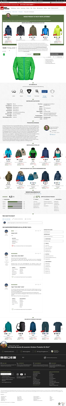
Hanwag (51, 398)
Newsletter (51, 375)
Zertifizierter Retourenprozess (52, 357)
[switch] (63, 405)
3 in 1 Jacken (19, 396)
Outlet (49, 8)
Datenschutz (37, 381)
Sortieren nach (47, 234)
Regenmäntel (19, 397)
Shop (1, 0)
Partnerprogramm (52, 378)
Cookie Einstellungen (36, 382)
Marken (45, 8)
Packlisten (2, 398)
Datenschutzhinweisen (26, 51)
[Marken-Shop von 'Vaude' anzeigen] (4, 51)
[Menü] (65, 402)
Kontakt (34, 377)
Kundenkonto (51, 374)
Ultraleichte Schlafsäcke (37, 398)
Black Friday (3, 400)
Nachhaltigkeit (51, 383)
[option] (24, 65)
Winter (34, 8)
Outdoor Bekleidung (8, 11)
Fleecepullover (19, 400)
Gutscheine (51, 377)
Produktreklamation (36, 379)
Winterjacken (21, 11)
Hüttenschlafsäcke (36, 396)
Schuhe (18, 8)
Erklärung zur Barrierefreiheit (54, 382)
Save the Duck (52, 399)
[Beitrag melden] (40, 230)
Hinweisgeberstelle (52, 381)
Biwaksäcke (35, 399)
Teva (50, 396)
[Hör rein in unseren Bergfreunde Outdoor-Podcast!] (26, 374)
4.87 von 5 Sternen (57, 2)
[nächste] (62, 32)
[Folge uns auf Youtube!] (22, 374)
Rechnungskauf (21, 2)
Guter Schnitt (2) (36, 204)
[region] (33, 49)
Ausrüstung (23, 8)
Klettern (27, 8)
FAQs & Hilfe (35, 375)
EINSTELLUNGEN (29, 54)
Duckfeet (51, 397)
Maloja (51, 398)
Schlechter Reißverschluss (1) (48, 204)
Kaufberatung (3, 398)
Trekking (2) (56, 201)
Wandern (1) (56, 209)
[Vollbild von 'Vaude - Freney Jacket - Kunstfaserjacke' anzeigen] (10, 51)
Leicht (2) (35, 201)
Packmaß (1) (46, 205)
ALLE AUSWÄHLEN (37, 54)
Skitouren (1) (56, 210)
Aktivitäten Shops (3, 396)
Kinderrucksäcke (36, 398)
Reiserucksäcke (36, 397)
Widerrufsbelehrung (36, 383)
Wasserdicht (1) (36, 207)
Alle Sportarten (40, 8)
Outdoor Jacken (14, 11)
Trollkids (51, 400)
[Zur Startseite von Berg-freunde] (5, 8)
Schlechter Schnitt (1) (48, 201)
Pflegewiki (51, 385)
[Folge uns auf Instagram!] (18, 374)
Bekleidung (13, 8)
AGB (33, 381)
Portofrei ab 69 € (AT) (6, 2)
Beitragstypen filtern (48, 229)
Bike (31, 8)
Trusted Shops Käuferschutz (50, 63)
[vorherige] (4, 32)
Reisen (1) (56, 206)
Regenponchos (19, 398)
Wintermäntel (19, 398)
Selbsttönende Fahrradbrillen (38, 400)
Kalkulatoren (3, 397)
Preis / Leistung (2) (37, 203)
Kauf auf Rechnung (48, 62)
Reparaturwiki (55, 385)
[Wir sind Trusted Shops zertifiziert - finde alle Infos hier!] (52, 351)
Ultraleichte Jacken (20, 399)
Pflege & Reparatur (4, 399)
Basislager (5, 0)
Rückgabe (34, 378)
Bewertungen (48, 238)
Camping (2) (56, 203)
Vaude (4, 48)
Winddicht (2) (36, 206)
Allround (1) (56, 207)
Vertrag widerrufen (36, 385)
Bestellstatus (35, 374)
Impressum (51, 379)
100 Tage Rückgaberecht (39, 2)
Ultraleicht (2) (56, 204)
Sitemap (13, 402)
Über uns (50, 373)
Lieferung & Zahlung (36, 373)
